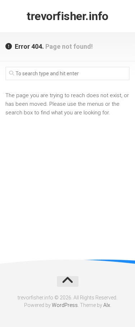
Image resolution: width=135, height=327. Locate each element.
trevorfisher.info (67, 16)
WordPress (65, 305)
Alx (106, 305)
